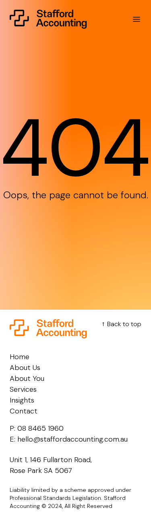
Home (19, 357)
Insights (22, 400)
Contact (23, 411)
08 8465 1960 (40, 428)
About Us (25, 367)
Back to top (120, 324)
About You (27, 378)
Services (23, 389)
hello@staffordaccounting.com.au (72, 439)
